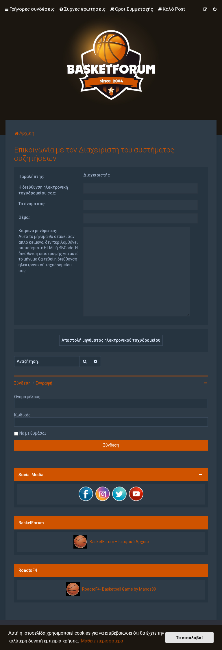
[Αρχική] (111, 60)
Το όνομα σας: (32, 203)
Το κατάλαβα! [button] (189, 637)
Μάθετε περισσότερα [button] (102, 640)
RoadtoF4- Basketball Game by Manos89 (119, 589)
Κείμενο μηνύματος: (37, 230)
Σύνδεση (22, 383)
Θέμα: (24, 217)
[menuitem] (82, 9)
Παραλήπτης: (31, 176)
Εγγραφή (44, 383)
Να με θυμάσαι (32, 433)
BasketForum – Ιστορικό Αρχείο (119, 541)
